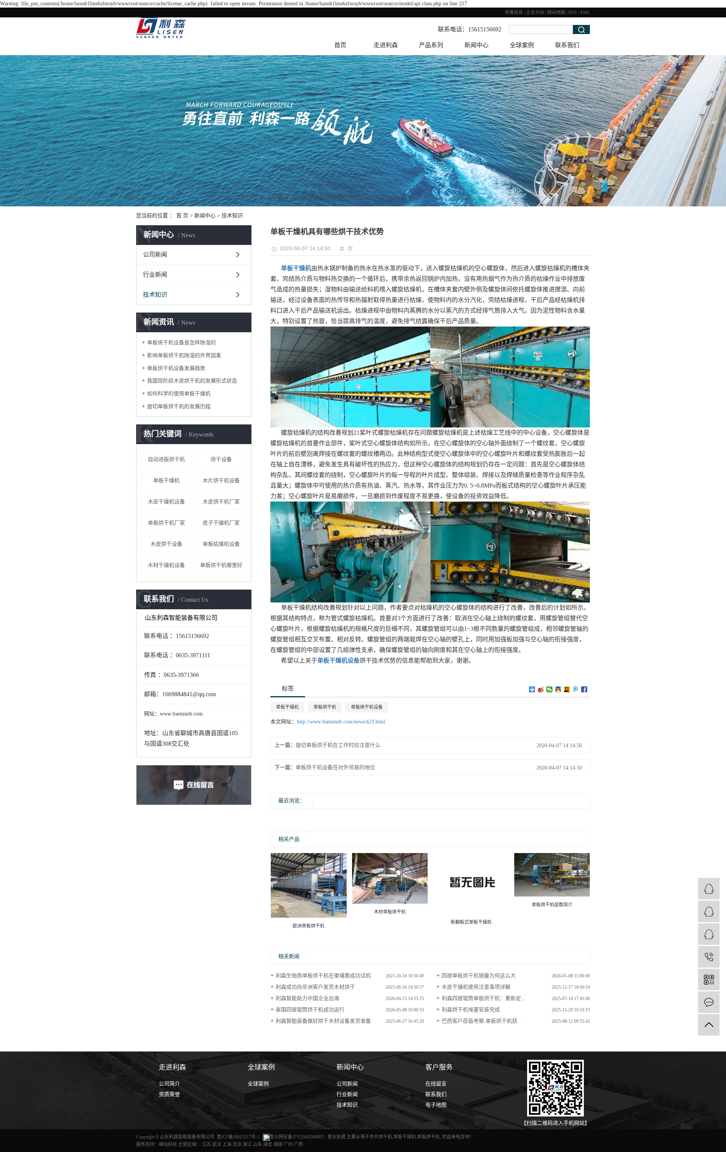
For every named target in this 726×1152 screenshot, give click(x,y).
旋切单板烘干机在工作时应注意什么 (338, 745)
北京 (237, 1144)
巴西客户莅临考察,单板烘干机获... (482, 1021)
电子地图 (436, 1105)
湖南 (277, 1144)
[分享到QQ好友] (558, 689)
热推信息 (514, 12)
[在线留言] (709, 1002)
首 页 (182, 215)
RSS (572, 12)
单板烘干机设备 (367, 707)
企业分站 (535, 12)
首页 (340, 45)
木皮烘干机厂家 (221, 502)
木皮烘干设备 (166, 544)
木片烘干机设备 (221, 480)
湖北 (267, 1144)
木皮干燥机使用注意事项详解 (476, 987)
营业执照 (337, 1137)
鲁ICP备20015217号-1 (238, 1137)
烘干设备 (221, 459)
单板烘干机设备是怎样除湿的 (181, 342)
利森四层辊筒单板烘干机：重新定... (484, 998)
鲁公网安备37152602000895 (297, 1137)
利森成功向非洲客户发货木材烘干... (318, 987)
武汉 (216, 1144)
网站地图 (556, 12)
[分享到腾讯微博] (575, 689)
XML (585, 12)
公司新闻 (155, 254)
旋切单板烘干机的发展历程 (179, 406)
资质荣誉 (169, 1094)
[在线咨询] (709, 911)
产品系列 (431, 45)
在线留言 (436, 1084)
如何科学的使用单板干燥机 (179, 393)
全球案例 (522, 45)
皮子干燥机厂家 (221, 523)
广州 (288, 1144)
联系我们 (567, 45)
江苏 (206, 1144)
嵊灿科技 (168, 1144)
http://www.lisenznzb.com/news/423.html (341, 722)
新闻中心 (476, 45)
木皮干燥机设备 (166, 502)
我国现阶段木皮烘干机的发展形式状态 (192, 381)
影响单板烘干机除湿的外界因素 (184, 355)
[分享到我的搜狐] (567, 689)
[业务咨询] (709, 889)
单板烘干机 (324, 707)
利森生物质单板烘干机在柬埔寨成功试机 (323, 976)
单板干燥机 (166, 480)
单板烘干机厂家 (166, 523)
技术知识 (232, 215)
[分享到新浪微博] (541, 689)
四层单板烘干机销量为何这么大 (479, 976)
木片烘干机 (380, 1137)
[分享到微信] (549, 689)
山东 (257, 1144)
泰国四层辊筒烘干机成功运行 (310, 1010)
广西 (298, 1144)
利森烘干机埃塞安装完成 (471, 1010)
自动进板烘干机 (166, 459)
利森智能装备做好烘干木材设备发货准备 (323, 1021)
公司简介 (169, 1084)
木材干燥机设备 (166, 565)
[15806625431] (709, 957)
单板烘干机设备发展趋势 (176, 368)
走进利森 (386, 45)
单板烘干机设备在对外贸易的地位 (335, 767)
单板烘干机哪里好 (221, 565)
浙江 (247, 1144)
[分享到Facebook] (584, 689)
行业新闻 (155, 274)
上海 (226, 1144)
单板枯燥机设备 (221, 544)
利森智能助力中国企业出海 (307, 998)
